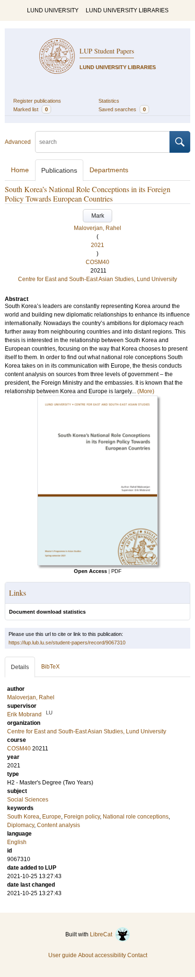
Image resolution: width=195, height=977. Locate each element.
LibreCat (102, 934)
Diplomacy (20, 825)
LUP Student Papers (107, 50)
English (17, 842)
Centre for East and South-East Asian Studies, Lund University (97, 279)
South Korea (23, 816)
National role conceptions (135, 816)
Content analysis (58, 825)
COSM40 (97, 262)
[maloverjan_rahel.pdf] (97, 563)
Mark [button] (97, 215)
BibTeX (50, 666)
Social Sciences (27, 799)
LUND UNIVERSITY (53, 10)
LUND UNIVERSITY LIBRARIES (127, 10)
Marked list (30, 109)
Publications (59, 170)
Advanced (18, 142)
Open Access (90, 571)
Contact (137, 955)
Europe (51, 816)
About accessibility (102, 955)
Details (20, 667)
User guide (62, 955)
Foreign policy (82, 816)
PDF (116, 571)
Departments (108, 170)
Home (20, 170)
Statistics (108, 101)
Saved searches (122, 109)
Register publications (37, 101)
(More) (145, 391)
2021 (97, 245)
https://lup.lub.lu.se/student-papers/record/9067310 (67, 642)
